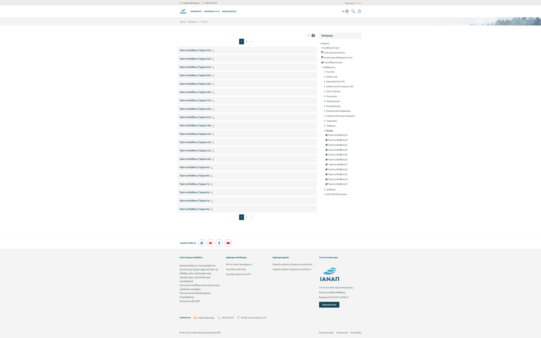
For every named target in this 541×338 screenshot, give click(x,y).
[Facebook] (219, 242)
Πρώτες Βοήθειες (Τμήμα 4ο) (195, 209)
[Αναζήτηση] (353, 11)
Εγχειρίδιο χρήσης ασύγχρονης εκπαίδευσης (292, 264)
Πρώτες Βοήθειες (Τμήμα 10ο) (195, 158)
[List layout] (313, 35)
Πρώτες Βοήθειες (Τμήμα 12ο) (195, 142)
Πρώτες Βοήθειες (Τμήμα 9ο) (195, 167)
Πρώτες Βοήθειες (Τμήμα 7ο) (195, 184)
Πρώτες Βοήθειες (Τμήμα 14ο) (195, 125)
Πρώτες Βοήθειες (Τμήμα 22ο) (195, 58)
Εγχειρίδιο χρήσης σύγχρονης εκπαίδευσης (292, 269)
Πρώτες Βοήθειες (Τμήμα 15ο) (195, 117)
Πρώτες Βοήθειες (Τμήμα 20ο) (195, 75)
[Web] (201, 242)
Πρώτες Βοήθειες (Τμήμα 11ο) (195, 150)
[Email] (210, 242)
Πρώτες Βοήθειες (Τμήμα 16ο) (195, 108)
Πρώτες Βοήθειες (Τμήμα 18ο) (195, 92)
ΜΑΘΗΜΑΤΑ (196, 11)
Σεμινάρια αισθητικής (236, 269)
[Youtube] (228, 242)
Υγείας (205, 21)
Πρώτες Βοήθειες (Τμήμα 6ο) (195, 192)
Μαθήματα (194, 21)
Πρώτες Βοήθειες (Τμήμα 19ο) (195, 83)
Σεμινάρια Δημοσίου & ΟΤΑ (238, 274)
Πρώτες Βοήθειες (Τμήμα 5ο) (195, 200)
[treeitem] (340, 119)
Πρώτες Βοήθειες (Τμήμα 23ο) (195, 50)
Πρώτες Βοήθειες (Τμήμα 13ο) (195, 133)
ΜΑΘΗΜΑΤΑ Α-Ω (211, 11)
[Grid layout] (308, 35)
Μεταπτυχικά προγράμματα (239, 264)
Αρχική (183, 21)
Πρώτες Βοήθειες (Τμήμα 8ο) (195, 175)
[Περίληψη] (214, 50)
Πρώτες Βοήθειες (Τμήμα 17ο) (195, 100)
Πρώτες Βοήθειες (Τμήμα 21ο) (195, 67)
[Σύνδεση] (359, 11)
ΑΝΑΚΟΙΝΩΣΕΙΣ (229, 11)
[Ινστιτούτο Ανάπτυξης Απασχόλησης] (183, 11)
